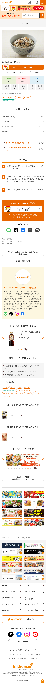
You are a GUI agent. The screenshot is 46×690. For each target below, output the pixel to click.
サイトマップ (33, 659)
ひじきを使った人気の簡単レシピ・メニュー (20, 372)
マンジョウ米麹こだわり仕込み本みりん (18, 149)
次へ (43, 338)
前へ (3, 338)
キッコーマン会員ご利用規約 (17, 659)
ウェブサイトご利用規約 (14, 650)
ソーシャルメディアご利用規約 (12, 654)
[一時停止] (25, 349)
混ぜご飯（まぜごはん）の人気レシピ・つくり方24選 (23, 367)
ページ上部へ (42, 681)
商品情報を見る (26, 338)
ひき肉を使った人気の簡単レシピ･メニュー (20, 375)
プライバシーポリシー (32, 650)
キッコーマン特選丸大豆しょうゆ (17, 143)
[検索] (41, 15)
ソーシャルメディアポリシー (34, 654)
